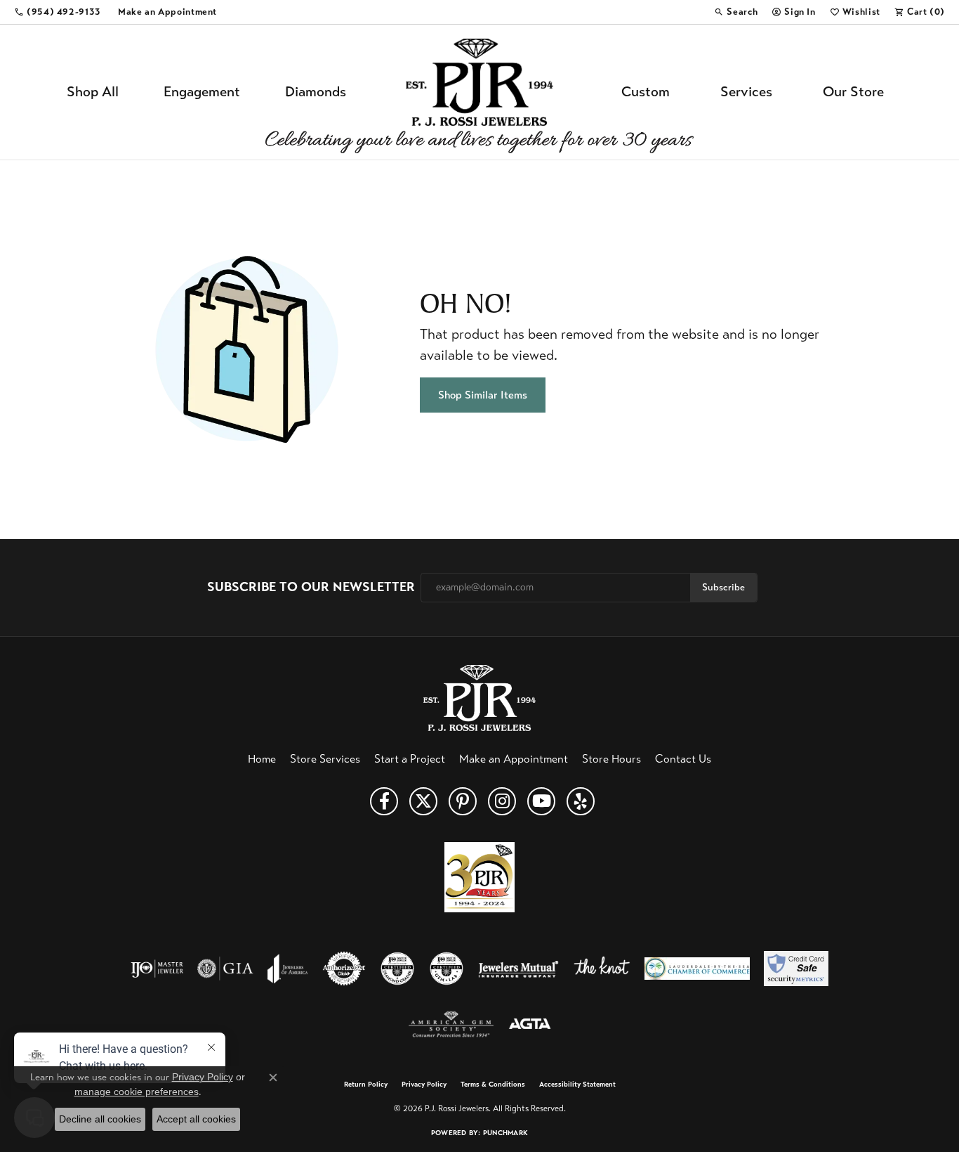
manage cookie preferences (136, 1091)
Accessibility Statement (577, 1084)
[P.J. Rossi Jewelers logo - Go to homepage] (479, 92)
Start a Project (409, 758)
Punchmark (505, 1132)
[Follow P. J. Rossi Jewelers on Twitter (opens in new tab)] (423, 801)
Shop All (93, 92)
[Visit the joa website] (287, 968)
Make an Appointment (513, 758)
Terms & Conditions (493, 1084)
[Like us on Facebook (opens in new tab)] (384, 801)
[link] (57, 12)
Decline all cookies (100, 1119)
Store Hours (611, 758)
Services (746, 92)
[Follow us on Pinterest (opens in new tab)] (463, 801)
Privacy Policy (424, 1084)
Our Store (853, 92)
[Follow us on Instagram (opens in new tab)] (502, 801)
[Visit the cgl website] (446, 968)
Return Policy (366, 1084)
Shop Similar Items (482, 394)
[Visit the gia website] (225, 968)
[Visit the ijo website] (157, 968)
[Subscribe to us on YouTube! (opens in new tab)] (541, 801)
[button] (736, 12)
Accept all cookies (196, 1119)
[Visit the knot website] (601, 968)
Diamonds (315, 92)
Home (262, 758)
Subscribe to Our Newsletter (311, 587)
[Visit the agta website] (529, 1024)
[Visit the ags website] (451, 1024)
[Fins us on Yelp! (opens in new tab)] (581, 801)
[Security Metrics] (796, 968)
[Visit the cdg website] (397, 968)
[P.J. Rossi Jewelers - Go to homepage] (479, 696)
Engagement (202, 92)
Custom (645, 92)
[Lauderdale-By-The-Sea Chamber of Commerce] (697, 968)
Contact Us (683, 758)
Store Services (325, 758)
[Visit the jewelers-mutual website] (518, 968)
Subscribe (723, 587)
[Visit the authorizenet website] (344, 968)
